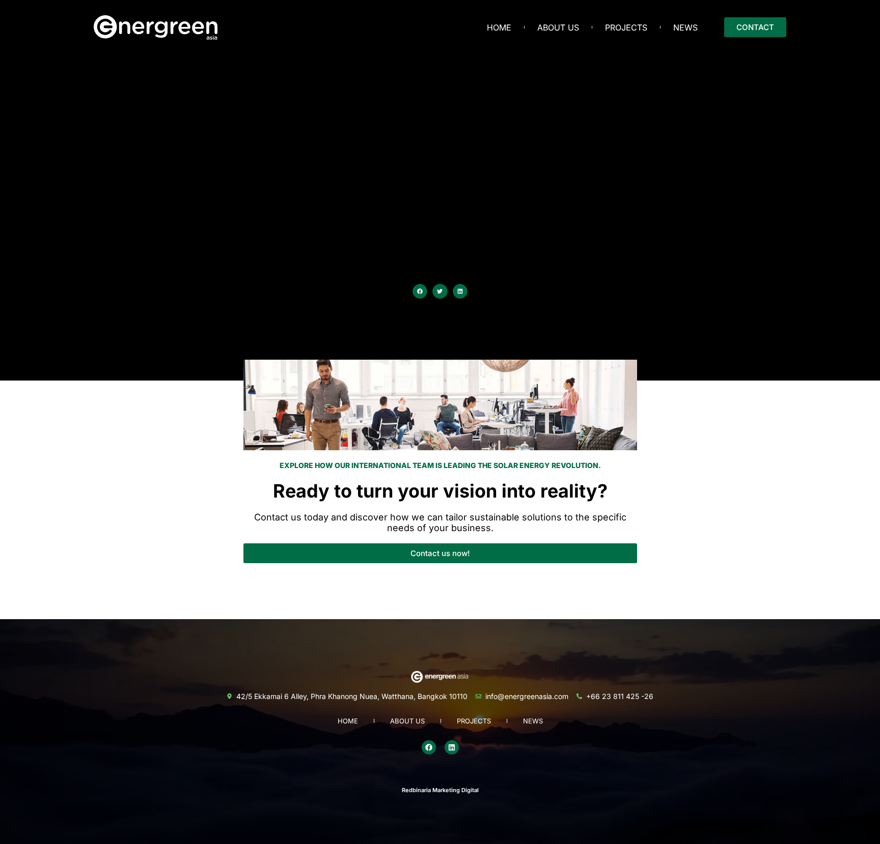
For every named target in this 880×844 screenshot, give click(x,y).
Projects (626, 27)
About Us (558, 27)
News (685, 27)
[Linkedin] (452, 747)
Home (499, 27)
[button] (420, 291)
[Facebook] (429, 747)
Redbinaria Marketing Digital (440, 790)
